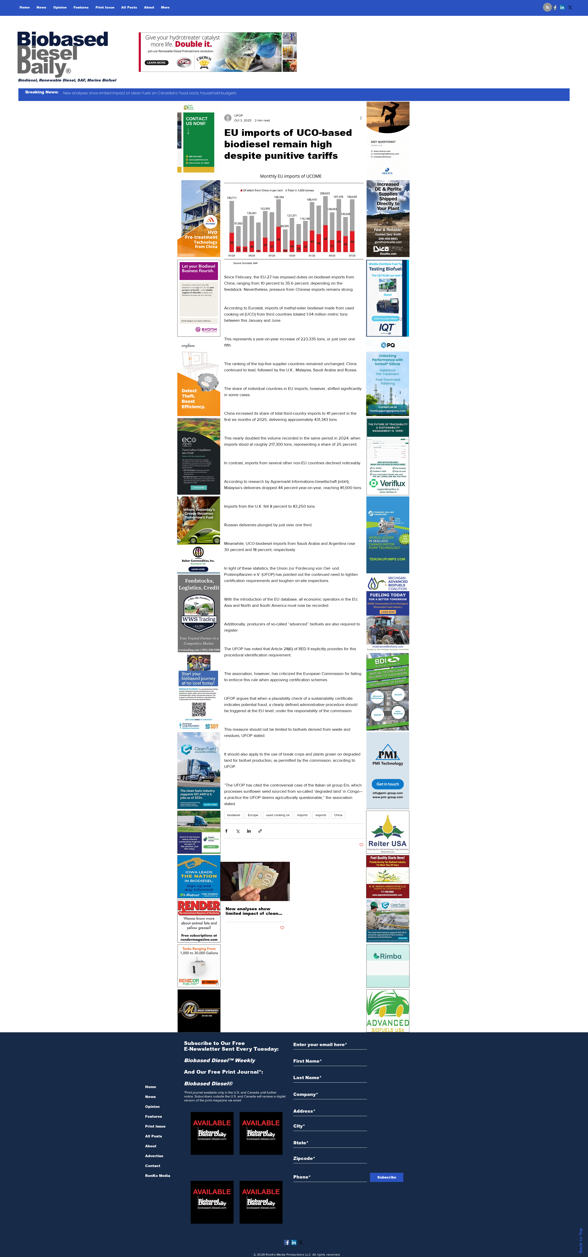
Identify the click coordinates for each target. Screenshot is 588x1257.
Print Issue (155, 1126)
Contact (152, 1166)
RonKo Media (157, 1176)
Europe (253, 815)
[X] (570, 7)
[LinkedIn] (562, 7)
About (150, 1146)
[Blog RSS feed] (547, 7)
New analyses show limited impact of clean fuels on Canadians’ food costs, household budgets (254, 911)
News (150, 1097)
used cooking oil (277, 815)
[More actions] (361, 118)
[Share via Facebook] (226, 831)
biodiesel (233, 815)
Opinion (152, 1107)
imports (302, 815)
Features (153, 1116)
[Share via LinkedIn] (249, 831)
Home (150, 1087)
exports (321, 815)
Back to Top (581, 1240)
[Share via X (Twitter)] (237, 831)
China (338, 815)
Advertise (154, 1156)
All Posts (153, 1136)
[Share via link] (260, 831)
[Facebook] (554, 7)
